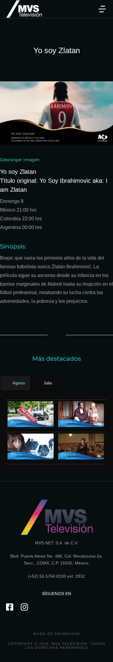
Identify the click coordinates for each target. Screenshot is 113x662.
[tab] (15, 383)
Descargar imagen (19, 159)
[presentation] (15, 383)
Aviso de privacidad (56, 634)
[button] (102, 9)
